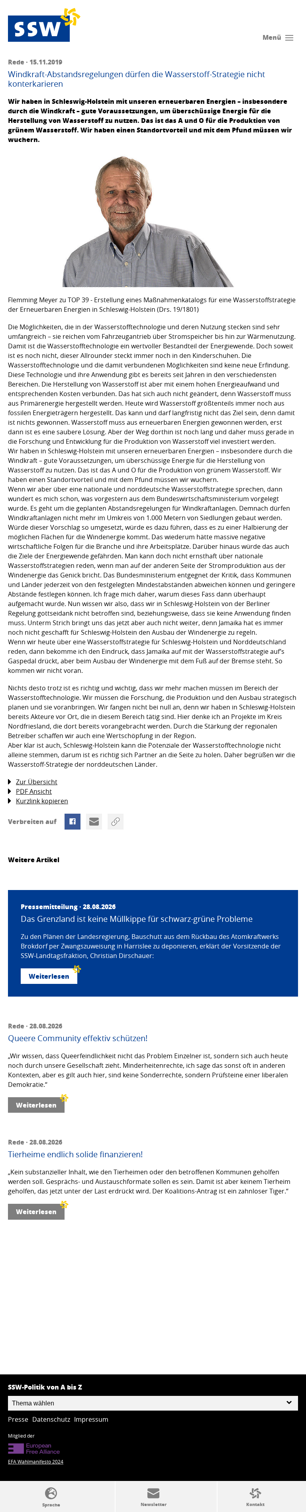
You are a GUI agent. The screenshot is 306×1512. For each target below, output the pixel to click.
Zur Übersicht (36, 781)
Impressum (91, 1419)
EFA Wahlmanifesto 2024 (35, 1461)
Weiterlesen (49, 976)
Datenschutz (51, 1419)
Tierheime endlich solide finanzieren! (75, 1154)
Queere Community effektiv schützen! (77, 1038)
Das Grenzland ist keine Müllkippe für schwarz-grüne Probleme (137, 919)
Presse (18, 1419)
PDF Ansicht (34, 791)
